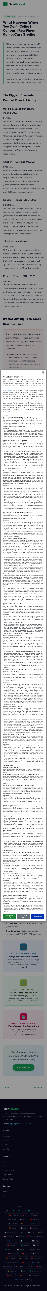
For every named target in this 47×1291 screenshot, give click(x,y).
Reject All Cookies (23, 916)
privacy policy (7, 411)
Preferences (37, 916)
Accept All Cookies (9, 916)
